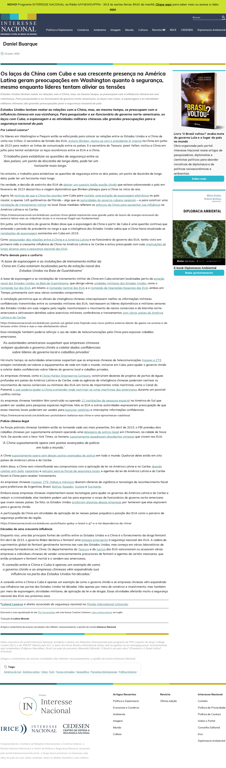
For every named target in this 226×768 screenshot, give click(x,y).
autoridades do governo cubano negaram (108, 200)
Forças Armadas (65, 671)
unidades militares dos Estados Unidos (120, 283)
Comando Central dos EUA (67, 288)
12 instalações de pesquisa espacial (105, 400)
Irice (200, 734)
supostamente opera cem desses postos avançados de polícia (53, 455)
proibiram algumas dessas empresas (96, 502)
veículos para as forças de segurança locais (71, 471)
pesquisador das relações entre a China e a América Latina (49, 239)
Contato (203, 701)
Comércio (83, 29)
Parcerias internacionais (104, 671)
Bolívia (56, 486)
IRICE (173, 29)
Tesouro (83, 549)
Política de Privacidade (212, 707)
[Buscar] (224, 17)
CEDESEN (187, 29)
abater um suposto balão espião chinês (90, 184)
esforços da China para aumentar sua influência (128, 204)
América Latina (31, 671)
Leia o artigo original (102, 612)
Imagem (116, 29)
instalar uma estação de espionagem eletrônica (116, 195)
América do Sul (12, 671)
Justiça (101, 549)
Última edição (168, 701)
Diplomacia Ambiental (212, 29)
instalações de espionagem (18, 233)
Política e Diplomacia (59, 29)
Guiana (80, 486)
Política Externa (127, 671)
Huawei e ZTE (151, 360)
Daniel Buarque (20, 44)
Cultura (143, 29)
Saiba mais (199, 178)
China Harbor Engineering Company (66, 375)
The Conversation (46, 612)
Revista (158, 29)
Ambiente (100, 29)
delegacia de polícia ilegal (101, 432)
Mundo (129, 29)
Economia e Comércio (126, 707)
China (44, 671)
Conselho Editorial (209, 727)
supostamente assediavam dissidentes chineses (102, 436)
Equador (68, 486)
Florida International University (107, 604)
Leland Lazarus (12, 604)
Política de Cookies (209, 714)
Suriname (94, 486)
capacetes (32, 471)
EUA (51, 671)
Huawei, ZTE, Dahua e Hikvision (52, 482)
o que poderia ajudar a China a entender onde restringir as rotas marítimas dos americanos (75, 389)
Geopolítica (82, 671)
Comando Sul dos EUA (15, 288)
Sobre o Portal (206, 720)
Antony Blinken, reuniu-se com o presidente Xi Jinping (104, 141)
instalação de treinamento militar (23, 204)
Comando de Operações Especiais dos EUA (119, 288)
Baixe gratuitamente (199, 272)
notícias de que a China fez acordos (38, 195)
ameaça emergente (94, 540)
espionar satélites (77, 409)
